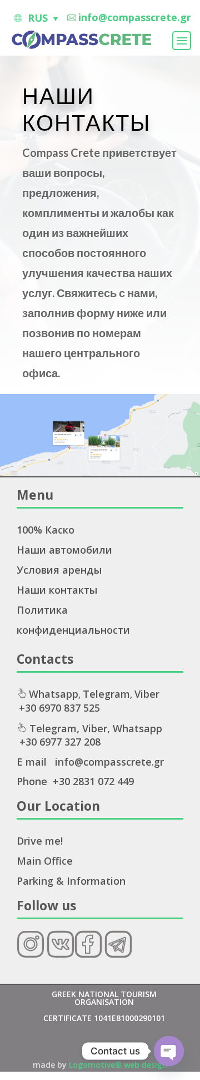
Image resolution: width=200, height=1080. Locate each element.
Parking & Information (71, 880)
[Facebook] (88, 954)
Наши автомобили (64, 549)
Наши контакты (57, 589)
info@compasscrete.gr (134, 17)
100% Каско (45, 529)
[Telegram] (118, 954)
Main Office (45, 860)
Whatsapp (53, 694)
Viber (146, 694)
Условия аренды (59, 569)
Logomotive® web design (118, 1064)
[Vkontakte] (60, 954)
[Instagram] (30, 954)
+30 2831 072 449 (93, 781)
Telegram (106, 694)
